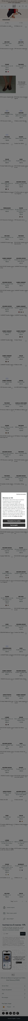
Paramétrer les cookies (14, 521)
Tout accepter (14, 525)
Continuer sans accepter (21, 494)
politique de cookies (18, 516)
